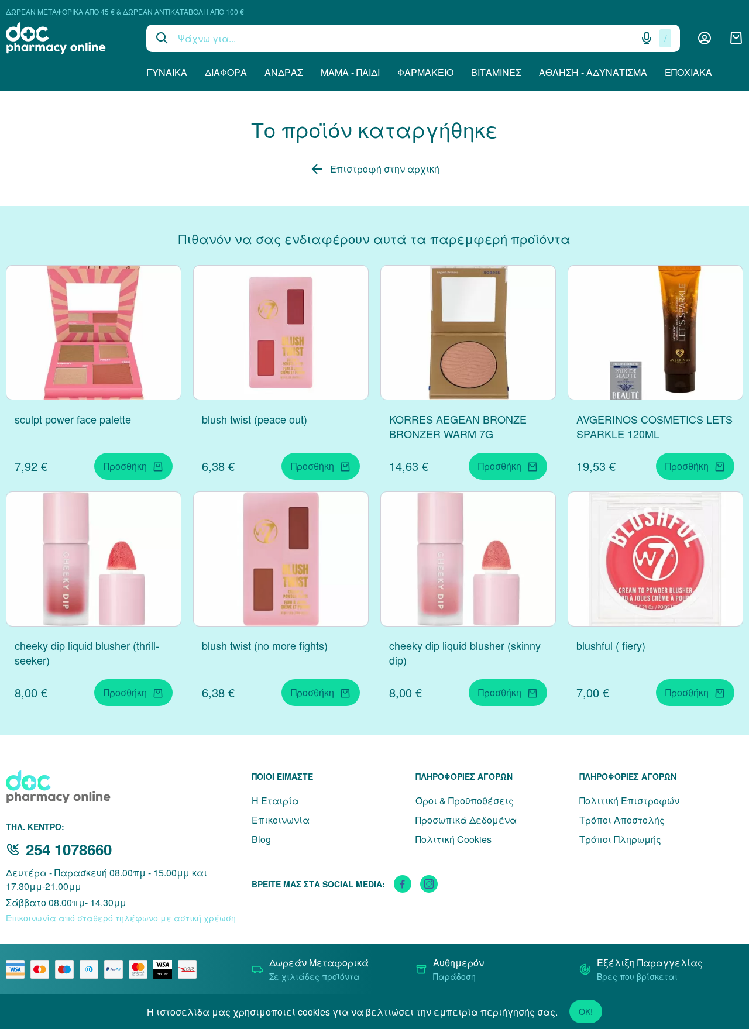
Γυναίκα (166, 72)
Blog (261, 839)
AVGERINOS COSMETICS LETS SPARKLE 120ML (654, 426)
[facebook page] (402, 884)
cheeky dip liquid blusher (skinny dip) (465, 652)
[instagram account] (429, 884)
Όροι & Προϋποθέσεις (464, 800)
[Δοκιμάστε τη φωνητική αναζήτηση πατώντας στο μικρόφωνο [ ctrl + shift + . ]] (647, 38)
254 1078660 (69, 849)
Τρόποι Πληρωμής (620, 839)
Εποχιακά (688, 72)
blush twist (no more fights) (265, 645)
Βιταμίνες (496, 72)
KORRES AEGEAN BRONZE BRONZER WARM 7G (458, 426)
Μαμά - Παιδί (350, 72)
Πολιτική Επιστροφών (629, 800)
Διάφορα (226, 72)
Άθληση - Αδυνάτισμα (593, 72)
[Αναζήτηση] (162, 38)
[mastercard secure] (141, 969)
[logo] (67, 38)
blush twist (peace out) (254, 418)
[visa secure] (165, 969)
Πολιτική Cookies (453, 839)
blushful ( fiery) (610, 645)
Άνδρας (283, 72)
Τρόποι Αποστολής (622, 820)
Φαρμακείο (425, 72)
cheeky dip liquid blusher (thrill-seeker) (87, 652)
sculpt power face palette (73, 418)
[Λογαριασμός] (705, 38)
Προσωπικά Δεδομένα (466, 820)
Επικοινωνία (281, 820)
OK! (586, 1011)
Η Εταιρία (275, 800)
